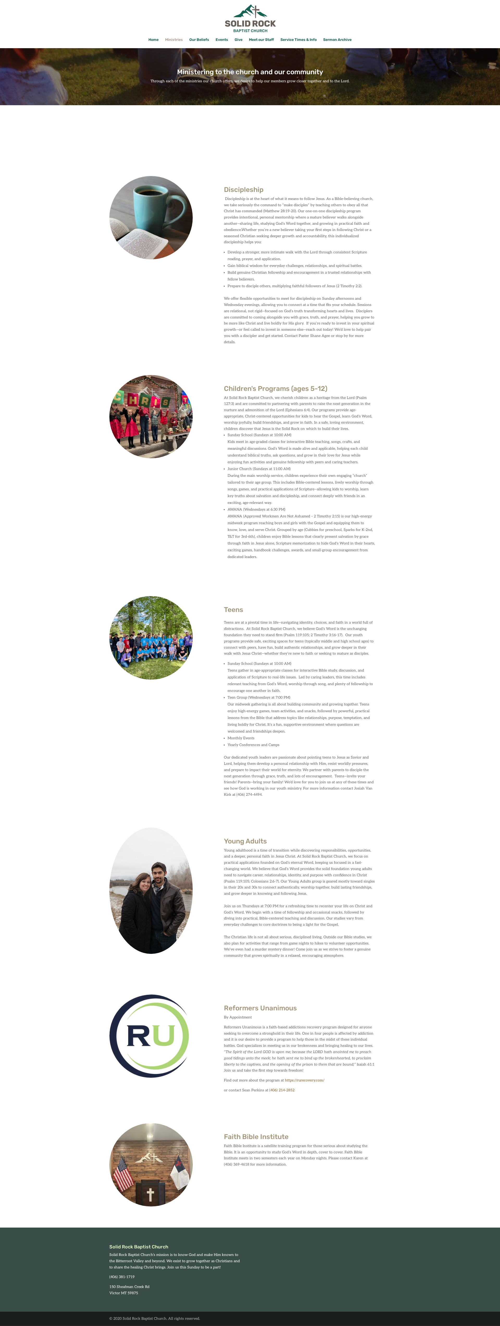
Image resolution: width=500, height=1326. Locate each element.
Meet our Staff (261, 40)
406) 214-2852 (282, 1090)
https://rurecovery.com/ (304, 1080)
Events (222, 40)
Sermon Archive (337, 40)
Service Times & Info (298, 40)
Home (153, 40)
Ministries (174, 40)
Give (238, 40)
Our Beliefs (199, 40)
